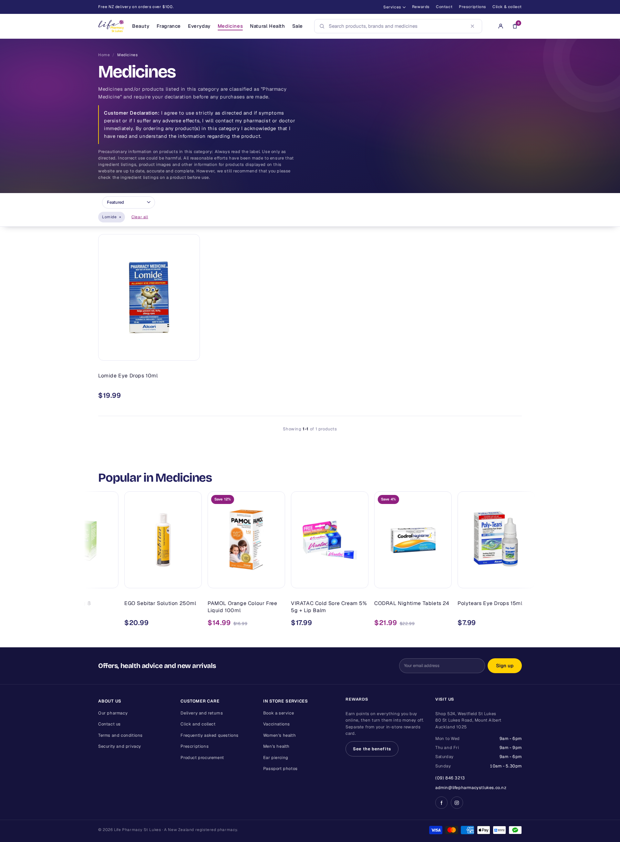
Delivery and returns (202, 713)
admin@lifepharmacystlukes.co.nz (471, 787)
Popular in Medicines (155, 477)
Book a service (278, 713)
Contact (444, 6)
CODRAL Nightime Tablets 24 (360, 603)
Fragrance (169, 26)
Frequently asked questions (210, 735)
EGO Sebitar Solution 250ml (109, 603)
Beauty (141, 26)
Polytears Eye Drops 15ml (438, 603)
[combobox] (396, 26)
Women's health (279, 735)
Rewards (420, 6)
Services (392, 7)
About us (109, 701)
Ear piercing (275, 757)
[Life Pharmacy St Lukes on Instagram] (457, 802)
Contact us (109, 724)
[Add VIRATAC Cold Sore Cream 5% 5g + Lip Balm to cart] (307, 580)
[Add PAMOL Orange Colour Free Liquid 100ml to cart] (224, 580)
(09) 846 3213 (450, 778)
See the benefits (372, 749)
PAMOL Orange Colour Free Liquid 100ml (191, 607)
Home (104, 54)
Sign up (504, 665)
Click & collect (507, 6)
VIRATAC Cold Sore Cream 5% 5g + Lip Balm (278, 607)
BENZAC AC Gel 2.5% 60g (523, 603)
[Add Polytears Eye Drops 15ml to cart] (474, 580)
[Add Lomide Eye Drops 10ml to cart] (190, 353)
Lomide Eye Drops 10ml (128, 375)
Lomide (111, 217)
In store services (285, 701)
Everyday (199, 26)
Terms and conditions (120, 735)
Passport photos (280, 768)
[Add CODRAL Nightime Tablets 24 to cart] (391, 580)
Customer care (200, 701)
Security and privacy (119, 746)
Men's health (276, 746)
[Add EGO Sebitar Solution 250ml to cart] (141, 580)
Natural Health (267, 26)
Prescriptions (472, 6)
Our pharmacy (113, 713)
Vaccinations (276, 724)
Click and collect (198, 724)
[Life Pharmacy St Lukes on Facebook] (441, 802)
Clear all (139, 217)
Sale (297, 26)
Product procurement (202, 757)
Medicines (230, 26)
